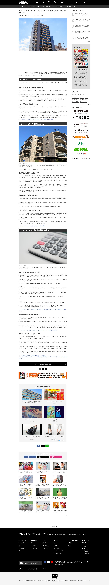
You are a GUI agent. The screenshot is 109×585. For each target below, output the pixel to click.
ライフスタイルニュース (35, 6)
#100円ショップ (81, 94)
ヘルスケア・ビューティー (59, 550)
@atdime (31, 456)
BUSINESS (34, 540)
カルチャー (70, 543)
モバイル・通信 (21, 543)
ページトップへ (54, 526)
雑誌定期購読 (63, 562)
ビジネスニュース (34, 548)
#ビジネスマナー (75, 99)
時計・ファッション (57, 548)
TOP (20, 6)
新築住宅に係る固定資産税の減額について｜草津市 (33, 355)
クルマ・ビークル (57, 542)
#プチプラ (74, 97)
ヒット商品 (33, 545)
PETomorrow (86, 553)
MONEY (45, 540)
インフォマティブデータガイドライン (73, 561)
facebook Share (38, 446)
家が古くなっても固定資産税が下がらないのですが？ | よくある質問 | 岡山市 (39, 330)
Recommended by (56, 440)
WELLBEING (86, 551)
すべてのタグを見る (86, 104)
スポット (70, 542)
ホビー (69, 545)
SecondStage (86, 550)
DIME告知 (84, 542)
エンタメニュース (71, 546)
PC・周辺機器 (21, 548)
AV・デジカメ (21, 542)
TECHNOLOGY (23, 540)
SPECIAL (86, 548)
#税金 (42, 15)
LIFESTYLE (57, 540)
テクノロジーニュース (23, 550)
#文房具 (82, 99)
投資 (43, 543)
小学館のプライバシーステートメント (72, 562)
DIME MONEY (45, 542)
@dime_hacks (56, 456)
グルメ (55, 543)
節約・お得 (45, 545)
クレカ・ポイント (46, 546)
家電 (19, 545)
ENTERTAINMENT (74, 540)
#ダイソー (80, 97)
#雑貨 (86, 99)
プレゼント (84, 543)
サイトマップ (64, 561)
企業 (32, 543)
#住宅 (85, 101)
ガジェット (21, 546)
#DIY (81, 101)
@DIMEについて (58, 561)
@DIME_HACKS (44, 456)
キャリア (33, 542)
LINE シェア (47, 446)
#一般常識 (74, 94)
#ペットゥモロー (75, 101)
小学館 (59, 562)
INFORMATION (87, 540)
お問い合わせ (83, 561)
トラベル (55, 545)
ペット (55, 551)
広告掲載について (83, 562)
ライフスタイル (25, 6)
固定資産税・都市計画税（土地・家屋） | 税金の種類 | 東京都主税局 (37, 119)
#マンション (36, 15)
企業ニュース (86, 546)
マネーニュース (45, 548)
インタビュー (33, 546)
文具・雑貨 (56, 546)
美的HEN (85, 554)
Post (43, 446)
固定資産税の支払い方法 (43, 364)
